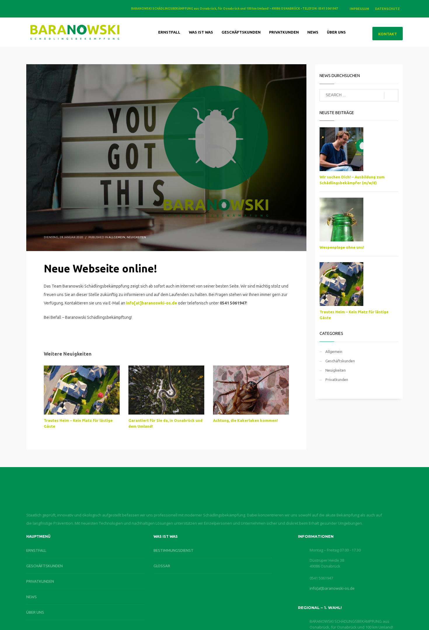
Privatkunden (336, 379)
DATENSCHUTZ (387, 9)
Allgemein (117, 237)
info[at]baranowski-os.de (332, 588)
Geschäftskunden (340, 361)
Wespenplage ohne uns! (342, 247)
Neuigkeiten (136, 237)
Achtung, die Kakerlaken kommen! (245, 420)
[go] (391, 95)
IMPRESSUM (359, 9)
